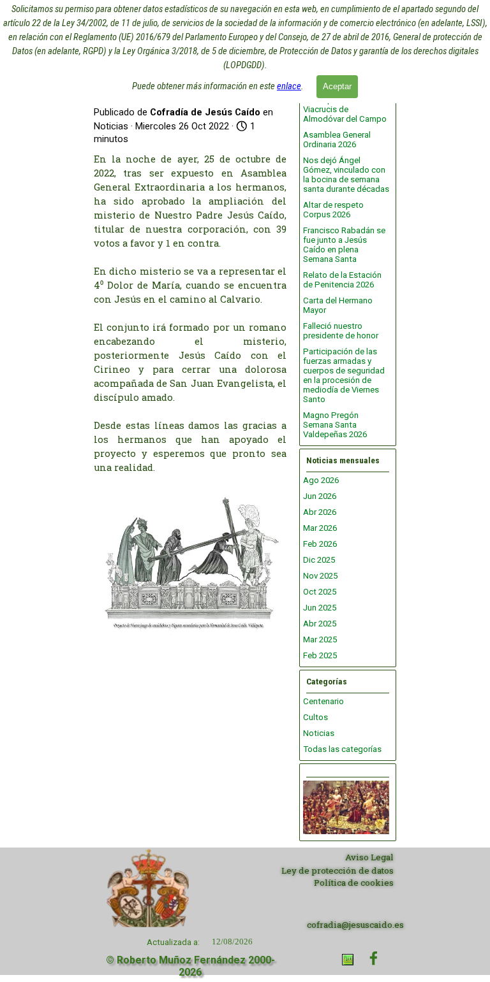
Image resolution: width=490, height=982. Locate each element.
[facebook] (374, 958)
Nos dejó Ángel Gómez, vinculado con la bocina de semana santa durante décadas (346, 174)
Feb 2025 (320, 655)
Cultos (315, 717)
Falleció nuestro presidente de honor (340, 330)
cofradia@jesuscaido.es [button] (355, 924)
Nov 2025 (320, 576)
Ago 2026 (321, 480)
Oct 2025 (319, 591)
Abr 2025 (319, 623)
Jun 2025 (319, 607)
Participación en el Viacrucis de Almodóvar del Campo (345, 109)
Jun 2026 (319, 496)
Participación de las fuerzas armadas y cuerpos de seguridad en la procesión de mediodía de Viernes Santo (344, 375)
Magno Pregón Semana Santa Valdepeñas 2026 (335, 424)
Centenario (323, 701)
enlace (289, 86)
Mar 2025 (320, 639)
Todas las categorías (342, 749)
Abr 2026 (319, 512)
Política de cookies (354, 882)
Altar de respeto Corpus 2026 (333, 209)
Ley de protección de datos (337, 870)
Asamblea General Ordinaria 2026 (337, 139)
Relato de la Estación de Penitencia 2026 (342, 279)
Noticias (318, 733)
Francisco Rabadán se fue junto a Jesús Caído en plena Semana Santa (344, 245)
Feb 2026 (320, 544)
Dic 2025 (319, 560)
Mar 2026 (320, 528)
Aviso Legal (369, 857)
